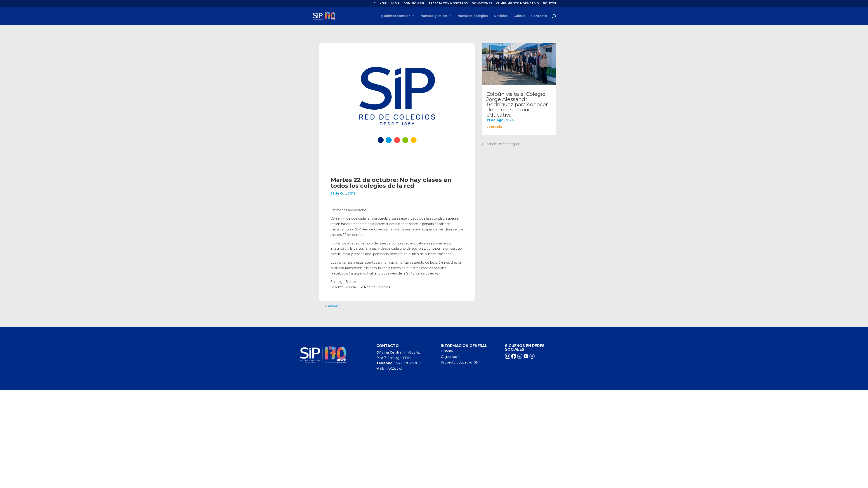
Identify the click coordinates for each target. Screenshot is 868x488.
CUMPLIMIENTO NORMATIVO (517, 3)
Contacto (539, 16)
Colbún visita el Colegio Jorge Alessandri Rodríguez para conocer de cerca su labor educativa (517, 104)
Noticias (501, 16)
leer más (494, 127)
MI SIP (395, 3)
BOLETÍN (549, 3)
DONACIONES (482, 3)
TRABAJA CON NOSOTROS (448, 3)
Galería (519, 16)
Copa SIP (380, 3)
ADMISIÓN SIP (414, 3)
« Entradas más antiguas (501, 144)
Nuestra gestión (433, 16)
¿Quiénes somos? (395, 16)
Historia (447, 351)
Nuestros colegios (473, 16)
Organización (451, 357)
